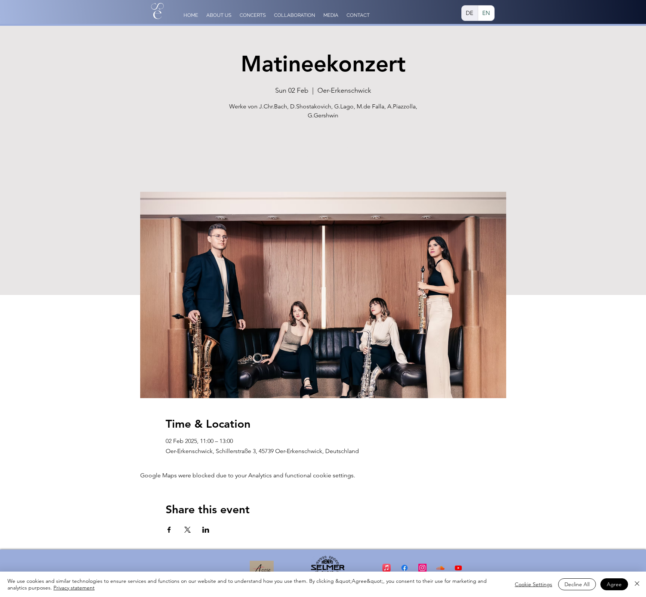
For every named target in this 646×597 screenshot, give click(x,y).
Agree (614, 584)
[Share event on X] (187, 530)
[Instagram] (422, 568)
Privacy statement (74, 587)
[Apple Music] (386, 568)
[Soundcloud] (440, 568)
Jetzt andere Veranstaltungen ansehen (323, 156)
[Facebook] (404, 568)
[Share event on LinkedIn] (205, 530)
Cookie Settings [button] (533, 584)
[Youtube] (458, 568)
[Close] (637, 584)
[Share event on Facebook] (169, 530)
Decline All (577, 584)
